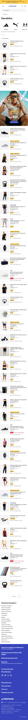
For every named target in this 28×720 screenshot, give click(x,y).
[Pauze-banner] (24, 2)
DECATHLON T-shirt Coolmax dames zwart (18, 285)
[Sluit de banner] (26, 2)
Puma (15, 29)
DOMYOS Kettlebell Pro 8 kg (16, 297)
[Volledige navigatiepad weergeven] (1, 14)
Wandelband (4, 613)
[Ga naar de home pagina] (12, 6)
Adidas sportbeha (5, 630)
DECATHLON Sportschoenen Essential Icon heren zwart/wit (17, 427)
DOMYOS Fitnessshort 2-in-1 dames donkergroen (18, 374)
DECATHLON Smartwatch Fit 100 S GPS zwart (18, 246)
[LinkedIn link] (11, 675)
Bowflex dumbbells (5, 641)
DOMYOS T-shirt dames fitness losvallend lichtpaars (17, 439)
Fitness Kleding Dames (6, 636)
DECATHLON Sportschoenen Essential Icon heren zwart (16, 555)
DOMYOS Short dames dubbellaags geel (18, 541)
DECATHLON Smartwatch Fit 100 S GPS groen (18, 453)
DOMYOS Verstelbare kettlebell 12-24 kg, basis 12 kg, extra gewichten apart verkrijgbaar (18, 181)
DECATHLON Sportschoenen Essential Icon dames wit (16, 273)
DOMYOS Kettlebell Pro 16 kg (16, 78)
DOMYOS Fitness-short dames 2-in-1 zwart (18, 67)
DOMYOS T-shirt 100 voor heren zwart (17, 414)
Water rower (4, 639)
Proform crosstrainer (6, 611)
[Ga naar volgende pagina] (19, 596)
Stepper (3, 617)
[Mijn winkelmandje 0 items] (25, 6)
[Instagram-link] (8, 675)
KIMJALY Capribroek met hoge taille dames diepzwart (18, 400)
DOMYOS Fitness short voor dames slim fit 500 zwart (18, 478)
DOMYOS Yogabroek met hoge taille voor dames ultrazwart (18, 466)
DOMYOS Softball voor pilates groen (18, 309)
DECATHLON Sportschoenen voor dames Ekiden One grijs (18, 492)
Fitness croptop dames (6, 632)
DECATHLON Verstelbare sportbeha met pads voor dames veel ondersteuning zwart (18, 167)
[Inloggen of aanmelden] (22, 6)
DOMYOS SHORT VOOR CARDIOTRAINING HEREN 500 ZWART (17, 349)
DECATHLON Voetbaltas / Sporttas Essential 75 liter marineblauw (18, 259)
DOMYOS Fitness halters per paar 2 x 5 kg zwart (18, 335)
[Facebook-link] (2, 675)
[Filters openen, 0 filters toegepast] (3, 35)
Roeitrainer (4, 634)
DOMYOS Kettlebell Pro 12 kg (16, 41)
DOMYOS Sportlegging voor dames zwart (18, 193)
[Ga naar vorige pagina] (8, 596)
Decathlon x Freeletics (6, 605)
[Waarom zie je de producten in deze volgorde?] (2, 38)
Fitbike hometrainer (6, 609)
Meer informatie (14, 122)
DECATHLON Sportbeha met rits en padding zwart (18, 362)
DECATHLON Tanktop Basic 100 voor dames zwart (18, 156)
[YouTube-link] (5, 675)
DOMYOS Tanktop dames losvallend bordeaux (18, 529)
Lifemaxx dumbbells (6, 621)
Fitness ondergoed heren (7, 628)
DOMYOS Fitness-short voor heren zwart (18, 54)
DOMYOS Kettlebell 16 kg (15, 580)
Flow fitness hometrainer (7, 626)
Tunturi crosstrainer (6, 607)
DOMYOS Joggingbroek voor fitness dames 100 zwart (18, 505)
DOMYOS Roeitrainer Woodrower (17, 515)
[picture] (4, 45)
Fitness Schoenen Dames (7, 638)
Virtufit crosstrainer (6, 624)
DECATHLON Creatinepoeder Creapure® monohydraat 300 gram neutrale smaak (18, 387)
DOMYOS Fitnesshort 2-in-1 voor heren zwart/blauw (17, 221)
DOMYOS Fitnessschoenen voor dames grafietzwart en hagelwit (17, 129)
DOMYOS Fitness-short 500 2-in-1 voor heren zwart (18, 207)
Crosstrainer (4, 615)
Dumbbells (3, 622)
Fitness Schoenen (5, 619)
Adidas (6, 29)
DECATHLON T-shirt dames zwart (17, 233)
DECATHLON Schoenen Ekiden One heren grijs (18, 143)
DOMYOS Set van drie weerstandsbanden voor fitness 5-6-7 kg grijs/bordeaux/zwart (18, 568)
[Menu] (2, 6)
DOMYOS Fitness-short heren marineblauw (17, 324)
